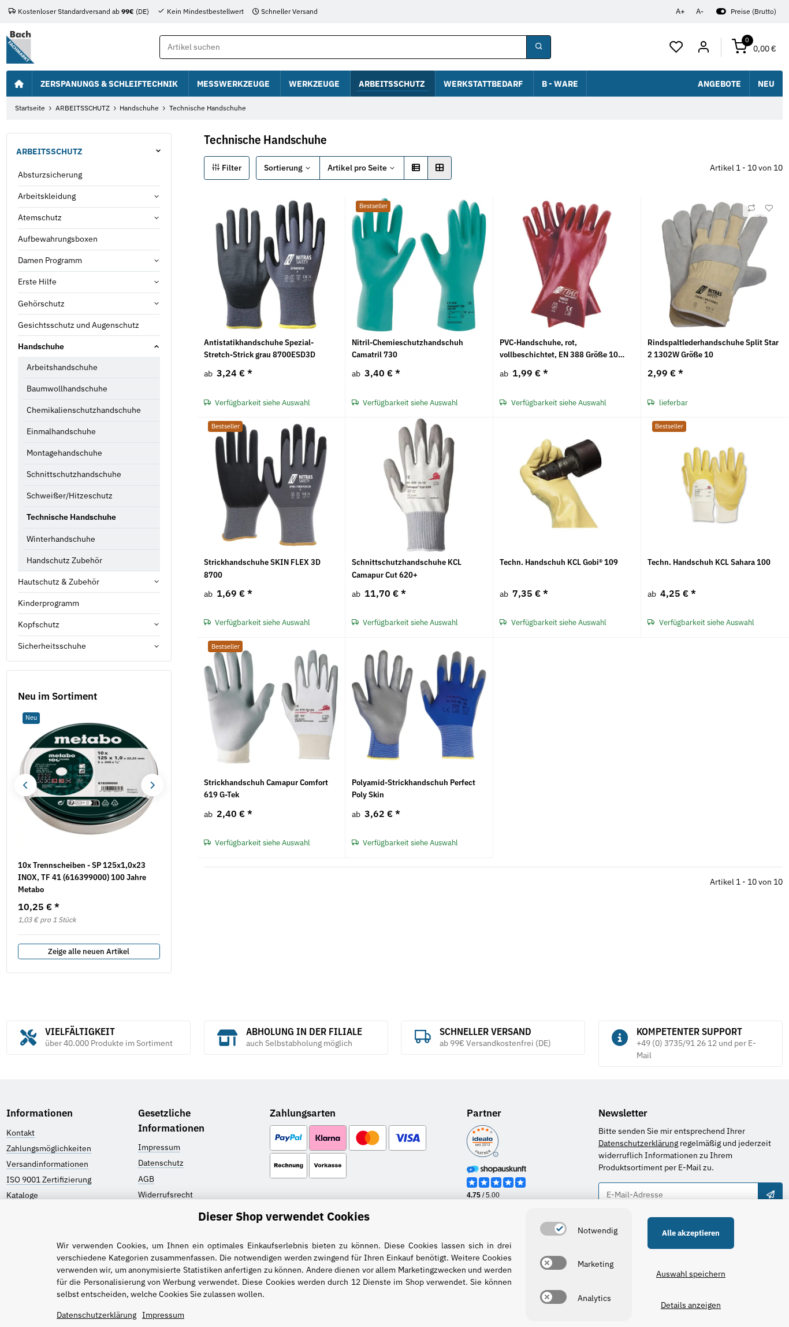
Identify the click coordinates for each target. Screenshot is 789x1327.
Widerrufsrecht (165, 1194)
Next (152, 785)
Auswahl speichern (690, 1274)
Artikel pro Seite (357, 167)
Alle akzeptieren (691, 1233)
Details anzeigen (691, 1305)
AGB (146, 1179)
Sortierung (283, 167)
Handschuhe (41, 346)
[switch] (553, 1229)
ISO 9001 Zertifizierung (48, 1179)
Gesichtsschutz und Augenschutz (78, 325)
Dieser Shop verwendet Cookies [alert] (284, 1216)
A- (700, 11)
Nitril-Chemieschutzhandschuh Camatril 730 (407, 348)
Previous (25, 785)
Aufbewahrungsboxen (58, 239)
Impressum (159, 1147)
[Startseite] (19, 83)
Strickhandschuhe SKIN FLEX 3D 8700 (262, 568)
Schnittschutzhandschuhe (74, 474)
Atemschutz (40, 217)
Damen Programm (50, 260)
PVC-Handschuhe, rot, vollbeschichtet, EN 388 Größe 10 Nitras (559, 349)
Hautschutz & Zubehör (58, 581)
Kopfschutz (38, 624)
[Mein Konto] (703, 47)
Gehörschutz (41, 303)
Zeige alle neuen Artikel (88, 951)
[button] (676, 47)
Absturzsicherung (50, 174)
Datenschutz (161, 1163)
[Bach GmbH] (20, 47)
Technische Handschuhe (71, 517)
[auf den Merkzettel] (768, 208)
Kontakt (20, 1133)
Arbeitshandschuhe (62, 367)
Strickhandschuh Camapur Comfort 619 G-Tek (266, 788)
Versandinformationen (47, 1164)
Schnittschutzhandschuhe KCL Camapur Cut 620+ (407, 568)
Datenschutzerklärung (638, 1143)
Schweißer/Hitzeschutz (70, 495)
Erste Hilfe (37, 281)
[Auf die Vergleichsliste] (751, 208)
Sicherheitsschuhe (52, 646)
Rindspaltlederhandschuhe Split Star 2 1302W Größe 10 (713, 348)
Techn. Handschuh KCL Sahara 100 (709, 562)
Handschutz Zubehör (64, 560)
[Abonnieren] (770, 1194)
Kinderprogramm (48, 603)
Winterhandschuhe (61, 539)
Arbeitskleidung (47, 196)
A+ (680, 11)
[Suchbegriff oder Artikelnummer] (538, 47)
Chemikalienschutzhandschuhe (84, 410)
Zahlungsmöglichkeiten (48, 1148)
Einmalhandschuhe (61, 431)
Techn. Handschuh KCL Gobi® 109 (559, 562)
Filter (230, 167)
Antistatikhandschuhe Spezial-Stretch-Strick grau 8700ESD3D (259, 348)
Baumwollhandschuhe (67, 388)
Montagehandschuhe (64, 453)
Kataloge (22, 1195)
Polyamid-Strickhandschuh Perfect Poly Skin (413, 788)
